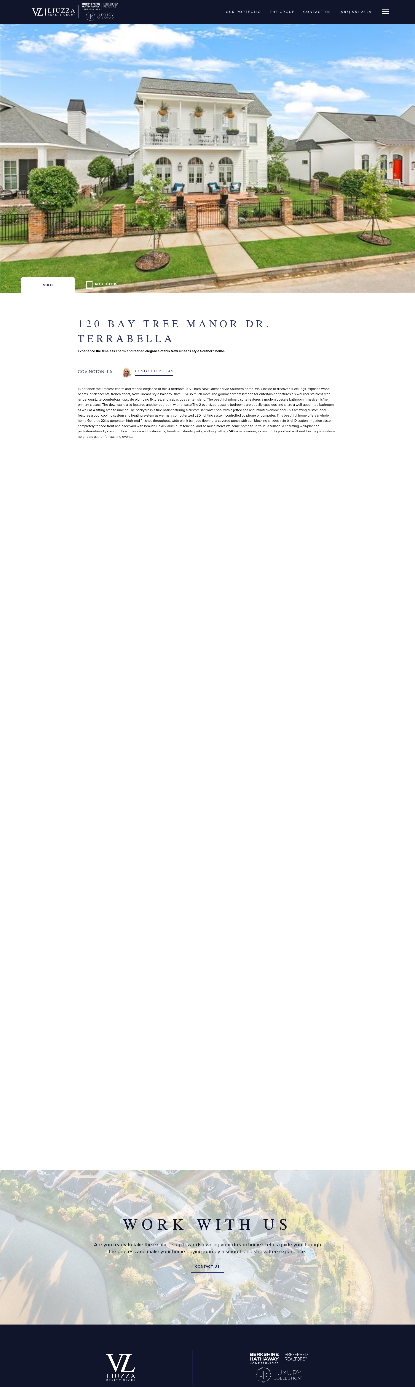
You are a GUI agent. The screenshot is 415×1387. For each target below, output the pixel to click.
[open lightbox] (207, 146)
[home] (53, 11)
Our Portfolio (243, 11)
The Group (282, 11)
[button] (385, 12)
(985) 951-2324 (356, 11)
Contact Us (317, 11)
